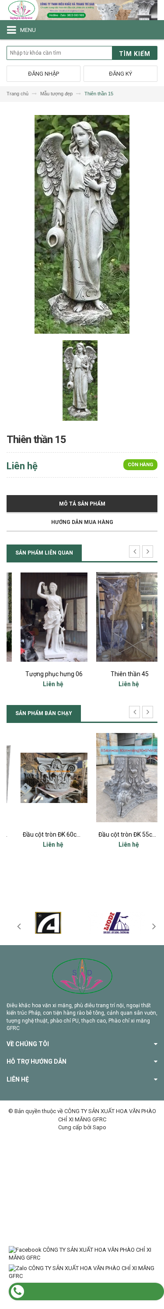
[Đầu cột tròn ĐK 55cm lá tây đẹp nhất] (120, 778)
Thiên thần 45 (120, 673)
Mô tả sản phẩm (82, 504)
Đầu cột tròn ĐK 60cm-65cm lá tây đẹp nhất (72, 834)
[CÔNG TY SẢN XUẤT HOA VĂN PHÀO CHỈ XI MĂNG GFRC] (82, 10)
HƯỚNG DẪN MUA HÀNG (82, 522)
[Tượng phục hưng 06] (44, 617)
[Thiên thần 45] (120, 617)
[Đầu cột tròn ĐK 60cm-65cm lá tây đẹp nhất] (44, 778)
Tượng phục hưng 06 (44, 673)
